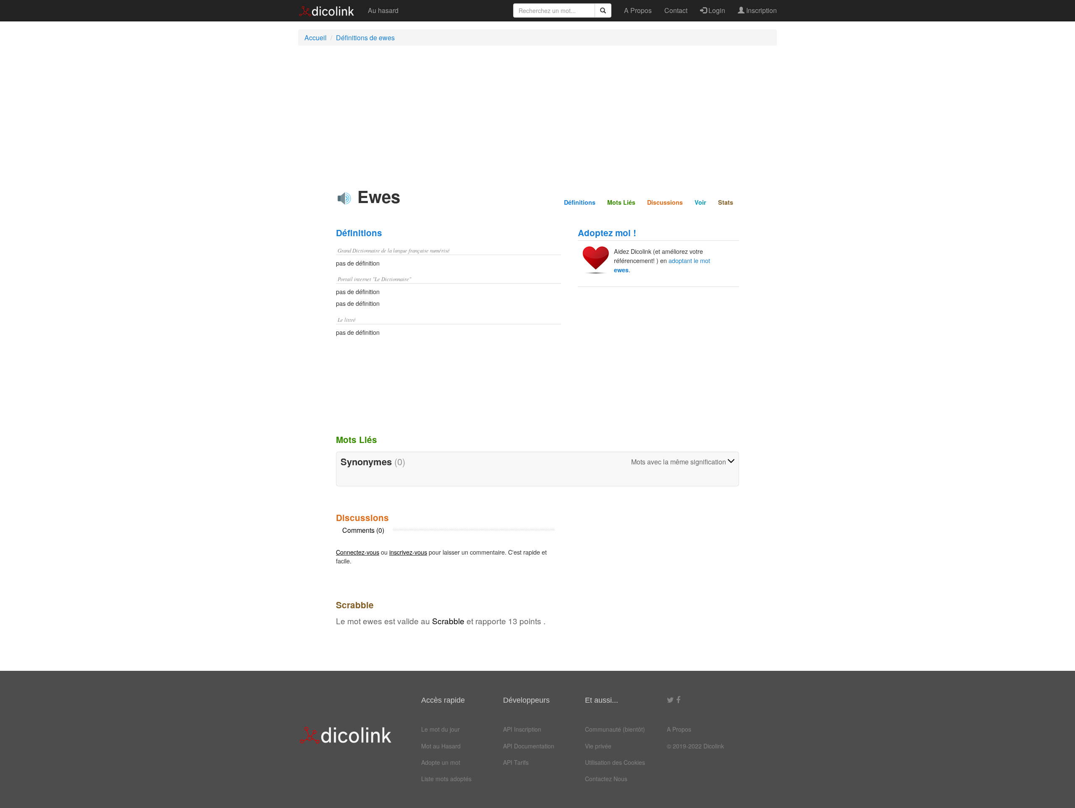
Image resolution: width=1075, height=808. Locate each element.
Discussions (665, 202)
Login (716, 10)
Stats (725, 202)
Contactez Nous (606, 778)
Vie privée (598, 746)
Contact (675, 10)
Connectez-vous (357, 551)
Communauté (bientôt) (615, 729)
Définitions (579, 202)
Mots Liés (621, 202)
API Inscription (522, 729)
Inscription (761, 10)
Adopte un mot (440, 762)
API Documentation (528, 746)
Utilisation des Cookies (615, 762)
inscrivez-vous (408, 551)
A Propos (638, 10)
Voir (700, 202)
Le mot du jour (440, 729)
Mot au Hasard (441, 746)
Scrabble (448, 620)
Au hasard (383, 10)
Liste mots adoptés (446, 778)
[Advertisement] (537, 113)
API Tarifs (516, 762)
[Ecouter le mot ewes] (344, 198)
